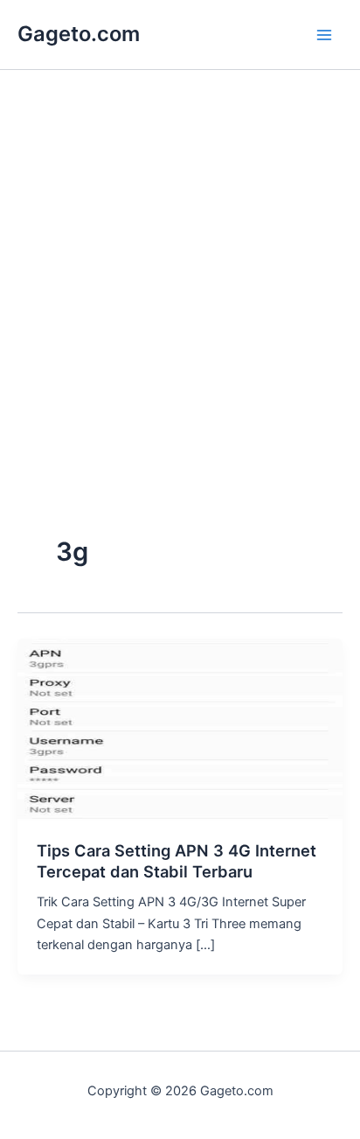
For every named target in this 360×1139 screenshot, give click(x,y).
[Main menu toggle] (324, 35)
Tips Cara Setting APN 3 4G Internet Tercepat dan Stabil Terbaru (176, 861)
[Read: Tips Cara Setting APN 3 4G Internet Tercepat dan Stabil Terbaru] (180, 729)
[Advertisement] (180, 339)
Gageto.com (78, 33)
